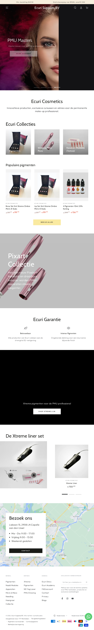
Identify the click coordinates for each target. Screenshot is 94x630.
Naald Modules (12, 585)
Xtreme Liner (71, 483)
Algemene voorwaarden (16, 621)
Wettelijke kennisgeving (16, 624)
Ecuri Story (46, 581)
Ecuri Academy (19, 53)
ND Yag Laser (30, 589)
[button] (75, 7)
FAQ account (47, 589)
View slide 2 (43, 86)
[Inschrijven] (87, 582)
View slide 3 (50, 86)
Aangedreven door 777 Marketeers (17, 619)
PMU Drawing (30, 593)
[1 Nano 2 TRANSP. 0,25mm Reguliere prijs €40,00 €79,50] (10, 475)
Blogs (44, 600)
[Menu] (7, 7)
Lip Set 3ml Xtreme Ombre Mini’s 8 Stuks (45, 207)
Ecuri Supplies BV (17, 615)
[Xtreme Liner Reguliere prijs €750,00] (23, 456)
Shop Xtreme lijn (47, 411)
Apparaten (10, 589)
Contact (26, 551)
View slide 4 (57, 86)
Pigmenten (10, 581)
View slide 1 (37, 86)
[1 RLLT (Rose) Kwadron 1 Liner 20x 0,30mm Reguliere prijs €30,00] (33, 475)
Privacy (45, 596)
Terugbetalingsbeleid (38, 618)
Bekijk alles (47, 222)
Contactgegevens (32, 621)
